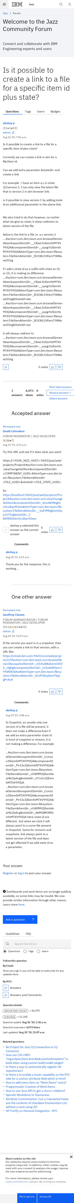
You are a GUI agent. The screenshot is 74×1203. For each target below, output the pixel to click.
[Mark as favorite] (6, 367)
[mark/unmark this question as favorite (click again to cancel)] (6, 367)
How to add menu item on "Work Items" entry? (36, 1082)
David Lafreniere (14, 431)
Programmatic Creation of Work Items (30, 1086)
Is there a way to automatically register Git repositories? (33, 1068)
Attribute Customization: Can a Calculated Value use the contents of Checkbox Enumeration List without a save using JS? (37, 1103)
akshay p (9, 123)
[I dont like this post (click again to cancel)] (60, 367)
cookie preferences (17, 1181)
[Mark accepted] (6, 530)
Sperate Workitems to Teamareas (27, 1095)
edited (6, 132)
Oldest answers (58, 398)
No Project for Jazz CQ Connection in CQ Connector (31, 1049)
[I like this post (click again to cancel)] (52, 367)
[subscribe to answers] (6, 988)
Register (8, 873)
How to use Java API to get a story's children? (35, 1090)
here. (21, 904)
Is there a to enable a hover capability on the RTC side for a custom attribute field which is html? (38, 1076)
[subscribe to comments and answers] (6, 995)
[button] (71, 1157)
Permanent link (11, 426)
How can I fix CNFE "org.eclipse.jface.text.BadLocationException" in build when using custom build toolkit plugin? (37, 1059)
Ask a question (15, 919)
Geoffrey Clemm (13, 614)
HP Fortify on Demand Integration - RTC (31, 1111)
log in (21, 873)
